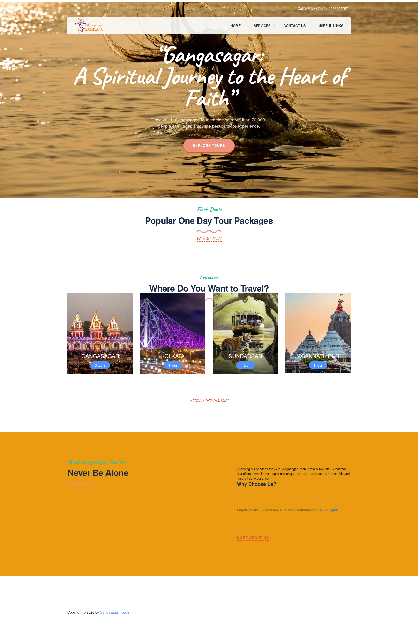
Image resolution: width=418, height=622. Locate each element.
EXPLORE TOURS (209, 145)
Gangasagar (100, 356)
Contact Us (295, 25)
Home (236, 25)
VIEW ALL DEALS (209, 239)
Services (262, 25)
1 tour (172, 365)
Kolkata (173, 356)
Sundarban (245, 356)
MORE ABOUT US (253, 537)
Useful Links (331, 25)
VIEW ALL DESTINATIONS (209, 401)
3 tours (100, 365)
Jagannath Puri (318, 356)
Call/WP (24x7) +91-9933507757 (323, 8)
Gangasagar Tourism (116, 612)
